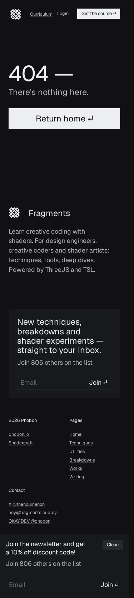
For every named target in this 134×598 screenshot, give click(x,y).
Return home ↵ (64, 118)
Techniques (81, 443)
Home (75, 434)
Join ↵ (98, 382)
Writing (76, 477)
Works (75, 468)
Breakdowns (82, 460)
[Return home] (15, 14)
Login (63, 13)
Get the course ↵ (98, 13)
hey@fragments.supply (33, 512)
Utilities (77, 451)
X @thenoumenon (27, 504)
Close (113, 545)
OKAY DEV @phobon (29, 521)
